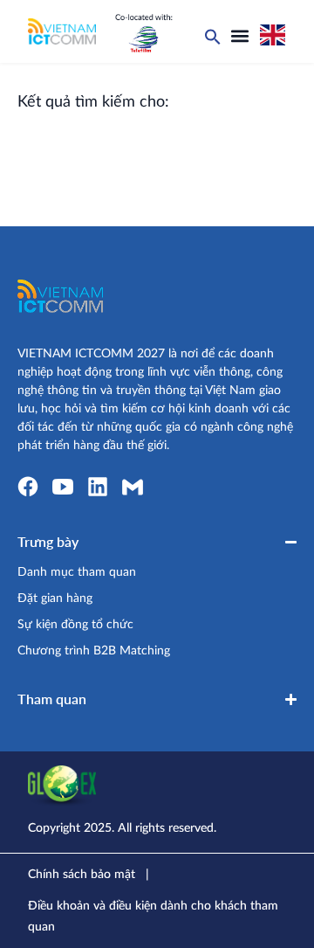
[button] (239, 35)
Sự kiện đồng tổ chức (75, 625)
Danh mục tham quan (76, 572)
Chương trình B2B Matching (93, 651)
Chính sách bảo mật (81, 874)
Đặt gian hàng (54, 598)
